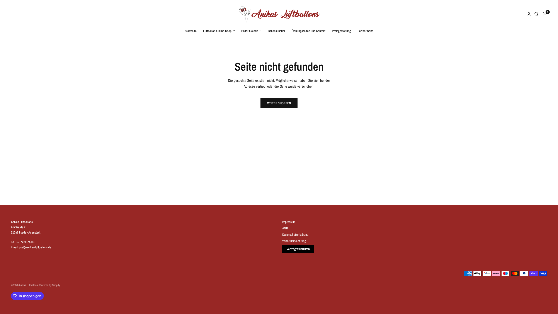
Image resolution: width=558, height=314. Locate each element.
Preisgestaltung (341, 31)
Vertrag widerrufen (298, 249)
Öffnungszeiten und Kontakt (308, 31)
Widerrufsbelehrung (294, 241)
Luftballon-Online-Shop (217, 31)
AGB (285, 228)
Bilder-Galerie (249, 31)
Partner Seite (365, 31)
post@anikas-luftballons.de (35, 247)
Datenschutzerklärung (295, 234)
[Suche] (536, 14)
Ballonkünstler (276, 31)
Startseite (191, 31)
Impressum (288, 222)
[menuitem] (191, 31)
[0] (544, 14)
